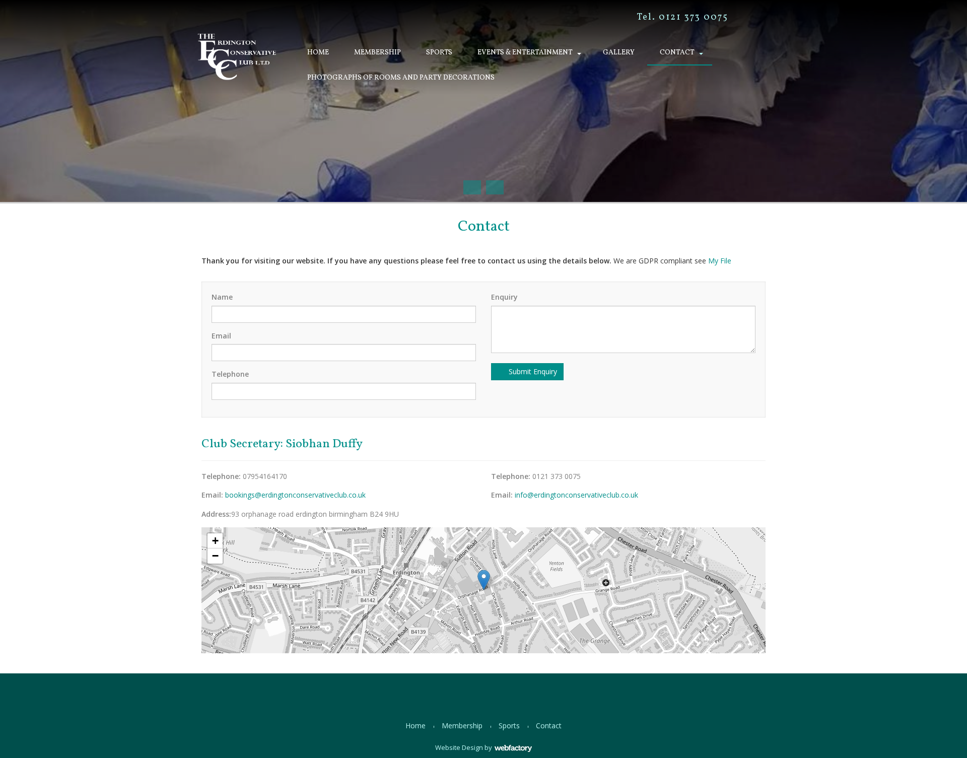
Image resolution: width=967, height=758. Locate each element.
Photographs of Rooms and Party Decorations (401, 78)
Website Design (459, 747)
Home (318, 52)
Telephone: (221, 476)
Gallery (619, 52)
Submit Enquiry (532, 371)
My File (719, 260)
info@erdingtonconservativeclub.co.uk (576, 495)
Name (222, 297)
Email (221, 335)
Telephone (230, 374)
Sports (439, 52)
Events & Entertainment (525, 52)
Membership (377, 52)
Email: (212, 495)
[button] (483, 580)
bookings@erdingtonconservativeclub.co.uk (295, 495)
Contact (677, 52)
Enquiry (504, 297)
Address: (216, 514)
